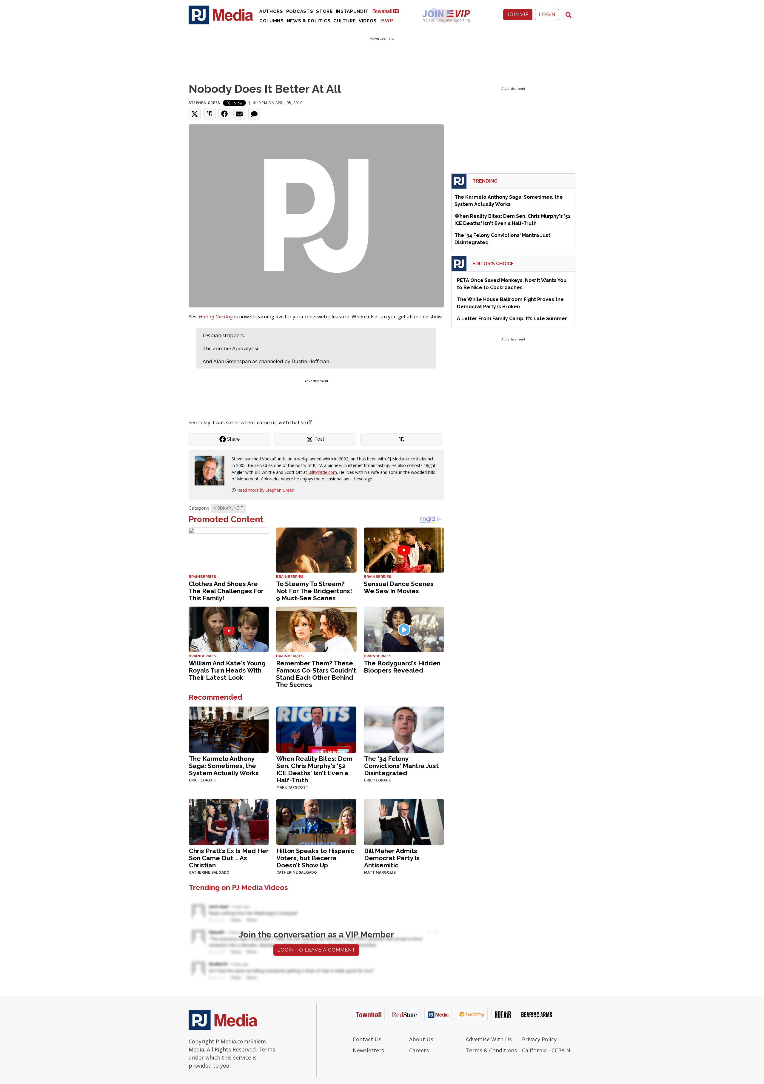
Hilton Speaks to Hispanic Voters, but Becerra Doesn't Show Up (315, 858)
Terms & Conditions (491, 1050)
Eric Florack (202, 780)
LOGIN (547, 14)
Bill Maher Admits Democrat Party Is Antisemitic (392, 858)
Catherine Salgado (209, 872)
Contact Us (367, 1039)
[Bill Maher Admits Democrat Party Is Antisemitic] (404, 821)
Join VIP (518, 14)
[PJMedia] (221, 14)
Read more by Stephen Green (265, 490)
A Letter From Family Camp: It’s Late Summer (512, 318)
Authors (271, 11)
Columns (271, 21)
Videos (368, 21)
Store (324, 11)
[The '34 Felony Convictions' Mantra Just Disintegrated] (404, 729)
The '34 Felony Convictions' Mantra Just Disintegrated (401, 766)
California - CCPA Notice (548, 1050)
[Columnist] (212, 470)
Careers (419, 1050)
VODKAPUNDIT (228, 508)
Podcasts (299, 11)
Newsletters (368, 1050)
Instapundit (352, 11)
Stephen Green (205, 102)
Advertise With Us (489, 1039)
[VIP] (386, 20)
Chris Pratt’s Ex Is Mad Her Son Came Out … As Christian (229, 858)
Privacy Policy (539, 1039)
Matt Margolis (380, 872)
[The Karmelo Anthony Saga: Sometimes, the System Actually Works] (229, 729)
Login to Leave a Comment (316, 950)
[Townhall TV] (388, 11)
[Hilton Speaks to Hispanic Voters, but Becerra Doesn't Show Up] (316, 821)
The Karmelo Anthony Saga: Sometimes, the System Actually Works (224, 766)
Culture (344, 21)
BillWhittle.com (322, 472)
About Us (421, 1039)
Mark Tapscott (292, 787)
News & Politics (309, 21)
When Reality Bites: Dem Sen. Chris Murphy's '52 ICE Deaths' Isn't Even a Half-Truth (314, 769)
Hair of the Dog (216, 316)
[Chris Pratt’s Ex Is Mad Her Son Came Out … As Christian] (229, 821)
